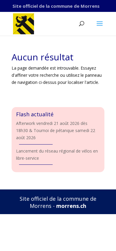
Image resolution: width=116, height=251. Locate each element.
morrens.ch (71, 205)
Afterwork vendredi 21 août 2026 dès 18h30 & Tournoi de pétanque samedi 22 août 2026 (55, 130)
